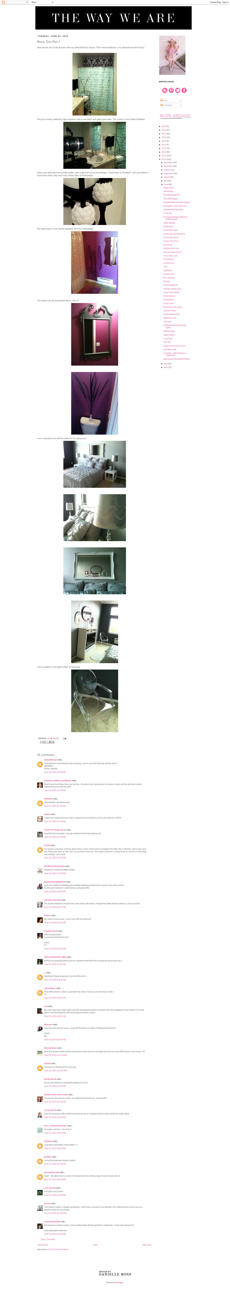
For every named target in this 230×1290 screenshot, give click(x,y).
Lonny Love (169, 303)
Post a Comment (48, 1239)
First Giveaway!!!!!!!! (172, 195)
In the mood (169, 188)
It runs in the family (171, 292)
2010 (164, 159)
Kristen (47, 1063)
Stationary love (170, 318)
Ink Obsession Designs (54, 866)
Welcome (48, 1024)
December (168, 162)
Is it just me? (169, 263)
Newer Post (43, 1245)
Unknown (48, 799)
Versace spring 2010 (172, 289)
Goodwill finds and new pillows (177, 202)
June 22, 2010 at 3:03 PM (55, 1117)
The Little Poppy (170, 199)
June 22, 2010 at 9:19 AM (55, 980)
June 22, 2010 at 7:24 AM (55, 821)
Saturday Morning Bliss (173, 210)
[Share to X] (47, 742)
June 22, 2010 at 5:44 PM (55, 1179)
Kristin (47, 845)
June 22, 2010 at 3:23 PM (55, 1133)
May (166, 364)
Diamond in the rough (173, 307)
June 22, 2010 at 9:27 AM (55, 1016)
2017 (164, 134)
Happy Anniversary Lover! (174, 346)
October (167, 170)
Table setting (169, 335)
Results (167, 281)
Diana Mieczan (50, 760)
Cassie (47, 1203)
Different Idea (169, 331)
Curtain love (169, 274)
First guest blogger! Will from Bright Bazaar (176, 218)
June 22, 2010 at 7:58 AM (55, 873)
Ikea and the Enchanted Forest (176, 359)
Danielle (47, 1157)
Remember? (169, 300)
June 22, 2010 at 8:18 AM (55, 923)
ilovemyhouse (50, 1048)
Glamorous (168, 226)
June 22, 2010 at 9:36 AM (55, 1039)
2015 (164, 141)
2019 (164, 126)
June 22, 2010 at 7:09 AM (55, 790)
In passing (168, 338)
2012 (164, 152)
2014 (164, 145)
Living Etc (168, 213)
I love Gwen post (171, 230)
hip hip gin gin (50, 1079)
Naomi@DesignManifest (55, 882)
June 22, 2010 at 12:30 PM (55, 1071)
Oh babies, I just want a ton (175, 206)
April (166, 367)
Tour (165, 267)
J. (45, 973)
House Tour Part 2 (171, 237)
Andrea (47, 915)
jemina (47, 814)
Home (95, 1245)
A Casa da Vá (50, 1110)
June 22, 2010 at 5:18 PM (55, 1164)
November (168, 166)
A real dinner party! (171, 314)
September (169, 173)
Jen (45, 1006)
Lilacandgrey (50, 988)
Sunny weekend (170, 285)
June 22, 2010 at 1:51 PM (55, 1102)
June (166, 184)
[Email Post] (64, 738)
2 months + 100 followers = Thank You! (175, 354)
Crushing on (169, 259)
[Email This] (41, 742)
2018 (164, 130)
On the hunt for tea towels (174, 234)
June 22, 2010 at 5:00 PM (55, 1148)
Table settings (169, 223)
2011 (164, 156)
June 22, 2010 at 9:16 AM (55, 964)
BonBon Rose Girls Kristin (56, 1095)
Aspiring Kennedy (52, 1222)
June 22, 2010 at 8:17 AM (55, 907)
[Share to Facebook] (50, 742)
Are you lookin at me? (173, 252)
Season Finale (170, 311)
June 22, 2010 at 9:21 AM (55, 998)
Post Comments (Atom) (58, 1249)
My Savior (168, 245)
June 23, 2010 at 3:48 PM (55, 1234)
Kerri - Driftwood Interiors (55, 1126)
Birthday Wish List (171, 248)
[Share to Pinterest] (53, 742)
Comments (167, 105)
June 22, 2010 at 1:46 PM (55, 1086)
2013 (164, 148)
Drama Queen (170, 296)
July (166, 181)
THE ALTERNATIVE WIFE (55, 957)
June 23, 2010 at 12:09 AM (55, 1213)
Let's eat (167, 342)
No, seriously (169, 278)
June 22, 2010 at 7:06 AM (55, 772)
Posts (165, 100)
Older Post (147, 1245)
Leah (48, 738)
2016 (164, 137)
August (167, 177)
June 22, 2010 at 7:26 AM (55, 837)
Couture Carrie (50, 931)
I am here (167, 322)
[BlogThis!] (44, 742)
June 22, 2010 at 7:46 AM (55, 858)
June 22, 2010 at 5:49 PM (55, 1195)
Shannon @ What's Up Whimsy (58, 781)
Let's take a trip (170, 349)
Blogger (120, 1282)
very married (50, 1188)
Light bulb (168, 270)
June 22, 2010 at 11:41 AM (55, 1055)
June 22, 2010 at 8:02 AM (55, 891)
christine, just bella (52, 900)
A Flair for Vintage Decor (55, 830)
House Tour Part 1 (171, 241)
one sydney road (51, 1172)
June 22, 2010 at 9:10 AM (55, 949)
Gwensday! (168, 191)
